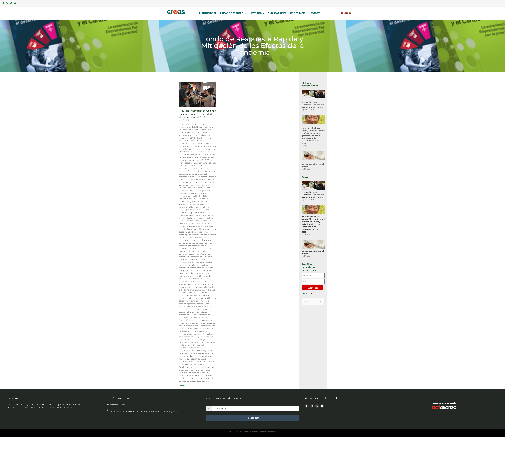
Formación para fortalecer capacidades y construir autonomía (313, 105)
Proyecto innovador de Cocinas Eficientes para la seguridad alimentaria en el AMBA (197, 114)
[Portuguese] (347, 13)
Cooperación (298, 13)
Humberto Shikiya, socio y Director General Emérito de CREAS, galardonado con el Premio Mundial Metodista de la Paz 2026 (313, 136)
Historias (256, 13)
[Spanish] (350, 13)
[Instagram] (11, 3)
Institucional (207, 13)
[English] (342, 13)
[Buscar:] (313, 301)
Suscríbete (253, 418)
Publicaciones (277, 13)
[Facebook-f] (3, 3)
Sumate (315, 13)
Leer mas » (183, 386)
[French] (344, 13)
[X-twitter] (7, 3)
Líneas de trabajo (231, 13)
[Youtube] (15, 3)
